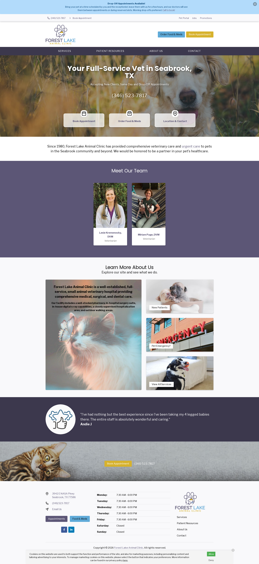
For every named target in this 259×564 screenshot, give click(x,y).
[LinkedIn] (71, 530)
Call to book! (168, 10)
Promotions (206, 18)
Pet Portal (184, 18)
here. (125, 560)
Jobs (194, 18)
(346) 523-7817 (129, 95)
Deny (211, 560)
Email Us (57, 509)
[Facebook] (64, 530)
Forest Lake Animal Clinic (128, 547)
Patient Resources (110, 51)
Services (64, 51)
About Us (156, 51)
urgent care (191, 146)
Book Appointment (200, 34)
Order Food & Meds (171, 34)
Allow (211, 554)
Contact (194, 51)
